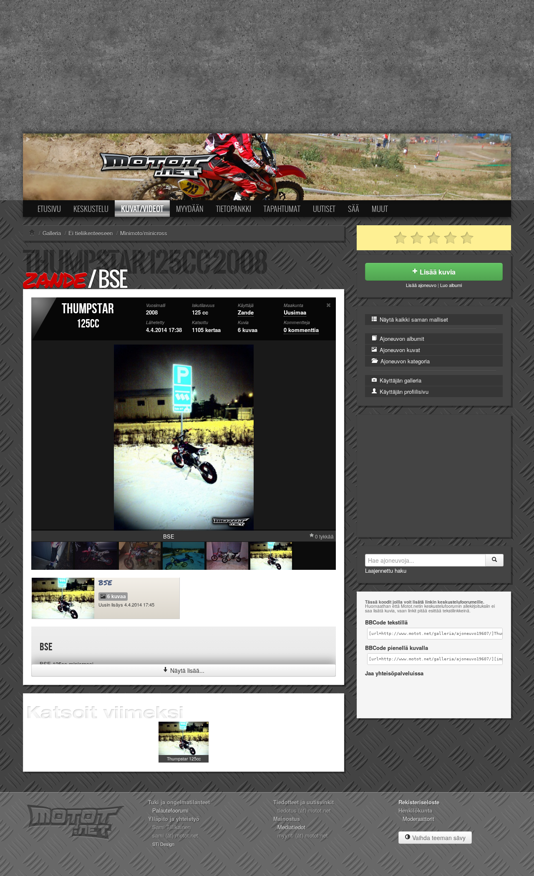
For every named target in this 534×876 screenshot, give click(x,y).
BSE (105, 582)
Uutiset (324, 209)
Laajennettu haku (385, 570)
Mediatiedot (291, 827)
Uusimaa (295, 312)
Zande (54, 280)
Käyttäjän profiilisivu (403, 391)
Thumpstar (88, 308)
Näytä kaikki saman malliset (413, 319)
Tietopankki (233, 209)
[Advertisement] (267, 66)
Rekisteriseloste (418, 802)
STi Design (163, 844)
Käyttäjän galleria (399, 380)
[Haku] (494, 560)
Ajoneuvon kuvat (399, 350)
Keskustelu (90, 209)
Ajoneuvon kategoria (404, 361)
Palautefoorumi (170, 810)
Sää (353, 209)
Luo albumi (451, 285)
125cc (87, 324)
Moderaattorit (418, 819)
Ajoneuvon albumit (401, 338)
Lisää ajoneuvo (421, 285)
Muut (380, 209)
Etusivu (49, 209)
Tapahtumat (282, 209)
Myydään (190, 209)
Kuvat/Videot (142, 208)
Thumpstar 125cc (184, 758)
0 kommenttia (301, 330)
